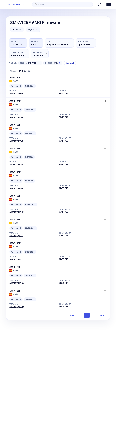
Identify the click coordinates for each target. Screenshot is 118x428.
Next (102, 315)
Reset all (70, 63)
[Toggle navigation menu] (108, 4)
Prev (72, 315)
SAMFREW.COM (16, 4)
